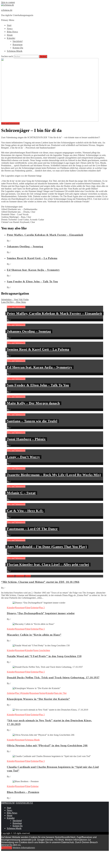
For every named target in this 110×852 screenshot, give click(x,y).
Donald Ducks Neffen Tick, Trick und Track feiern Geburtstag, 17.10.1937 (53, 677)
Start (9, 25)
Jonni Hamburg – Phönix (26, 439)
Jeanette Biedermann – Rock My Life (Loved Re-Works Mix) (54, 475)
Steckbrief (17, 41)
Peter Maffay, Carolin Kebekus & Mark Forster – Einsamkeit (45, 234)
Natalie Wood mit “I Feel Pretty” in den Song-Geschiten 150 (44, 656)
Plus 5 (42, 607)
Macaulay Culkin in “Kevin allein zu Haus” (34, 634)
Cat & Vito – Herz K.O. (25, 511)
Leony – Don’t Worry (23, 457)
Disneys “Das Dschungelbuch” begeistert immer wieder (41, 613)
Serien (28, 576)
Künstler (11, 38)
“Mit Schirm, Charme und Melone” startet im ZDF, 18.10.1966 (40, 581)
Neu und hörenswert (10, 123)
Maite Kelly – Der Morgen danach (33, 403)
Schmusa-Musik (14, 51)
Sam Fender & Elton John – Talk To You (32, 281)
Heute (10, 35)
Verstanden (6, 848)
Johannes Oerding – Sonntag (25, 246)
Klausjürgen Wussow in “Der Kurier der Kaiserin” (38, 698)
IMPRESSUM (7, 803)
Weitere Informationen (24, 847)
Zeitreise (35, 607)
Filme (27, 607)
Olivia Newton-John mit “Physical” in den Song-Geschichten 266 (47, 745)
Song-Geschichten (41, 650)
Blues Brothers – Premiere (23, 792)
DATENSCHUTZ (24, 803)
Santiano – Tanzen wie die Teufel (32, 421)
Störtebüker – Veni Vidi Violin (15, 299)
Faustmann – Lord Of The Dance (32, 529)
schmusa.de (6, 10)
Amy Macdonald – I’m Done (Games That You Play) (47, 547)
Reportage (18, 44)
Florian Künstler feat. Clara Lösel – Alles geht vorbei (48, 564)
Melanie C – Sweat (21, 493)
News (9, 28)
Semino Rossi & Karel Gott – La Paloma (32, 258)
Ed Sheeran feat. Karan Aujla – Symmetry (33, 269)
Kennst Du (18, 47)
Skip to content (8, 2)
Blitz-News (12, 31)
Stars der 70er (60, 693)
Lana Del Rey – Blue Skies (13, 302)
